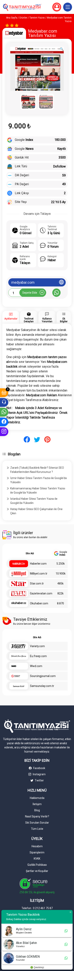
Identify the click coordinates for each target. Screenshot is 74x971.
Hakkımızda (37, 798)
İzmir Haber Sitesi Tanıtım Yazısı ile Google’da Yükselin (38, 480)
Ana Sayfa (11, 17)
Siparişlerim (37, 852)
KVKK (37, 858)
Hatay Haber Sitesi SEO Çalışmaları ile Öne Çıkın (36, 511)
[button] (67, 7)
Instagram (39, 774)
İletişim (37, 804)
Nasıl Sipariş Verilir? (37, 816)
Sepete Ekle (29, 292)
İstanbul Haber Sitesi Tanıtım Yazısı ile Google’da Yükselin (33, 500)
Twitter (39, 780)
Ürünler (23, 17)
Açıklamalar (10, 318)
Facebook (39, 768)
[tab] (10, 317)
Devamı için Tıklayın (37, 214)
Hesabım (37, 846)
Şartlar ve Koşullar (37, 871)
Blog (37, 810)
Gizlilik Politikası (37, 864)
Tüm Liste (37, 828)
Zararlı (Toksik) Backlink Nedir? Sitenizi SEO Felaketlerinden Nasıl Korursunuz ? (37, 469)
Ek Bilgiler (63, 320)
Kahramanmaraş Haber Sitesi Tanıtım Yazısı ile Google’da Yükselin (37, 490)
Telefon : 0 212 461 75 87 (37, 908)
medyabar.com (23, 282)
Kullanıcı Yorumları (47, 320)
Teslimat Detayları (29, 320)
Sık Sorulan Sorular (37, 822)
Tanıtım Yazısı (37, 17)
